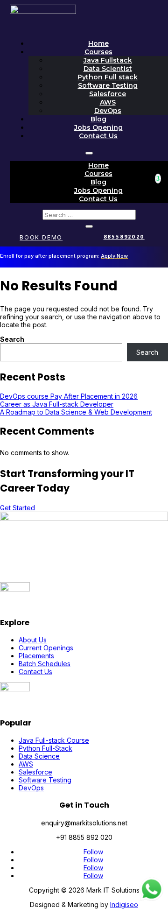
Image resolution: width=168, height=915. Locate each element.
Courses (98, 52)
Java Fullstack (108, 60)
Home (98, 43)
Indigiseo (124, 904)
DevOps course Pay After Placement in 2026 (69, 396)
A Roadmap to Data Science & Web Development (76, 412)
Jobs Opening (98, 127)
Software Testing (108, 85)
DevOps (107, 110)
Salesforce (107, 94)
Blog (98, 119)
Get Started (17, 508)
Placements (36, 656)
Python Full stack (107, 77)
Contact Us (98, 136)
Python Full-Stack (45, 748)
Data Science (39, 756)
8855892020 (124, 237)
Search (12, 339)
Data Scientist (108, 68)
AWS (108, 102)
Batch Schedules (44, 664)
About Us (33, 640)
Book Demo (41, 237)
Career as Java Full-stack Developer (56, 404)
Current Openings (46, 648)
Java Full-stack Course (54, 740)
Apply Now (114, 256)
